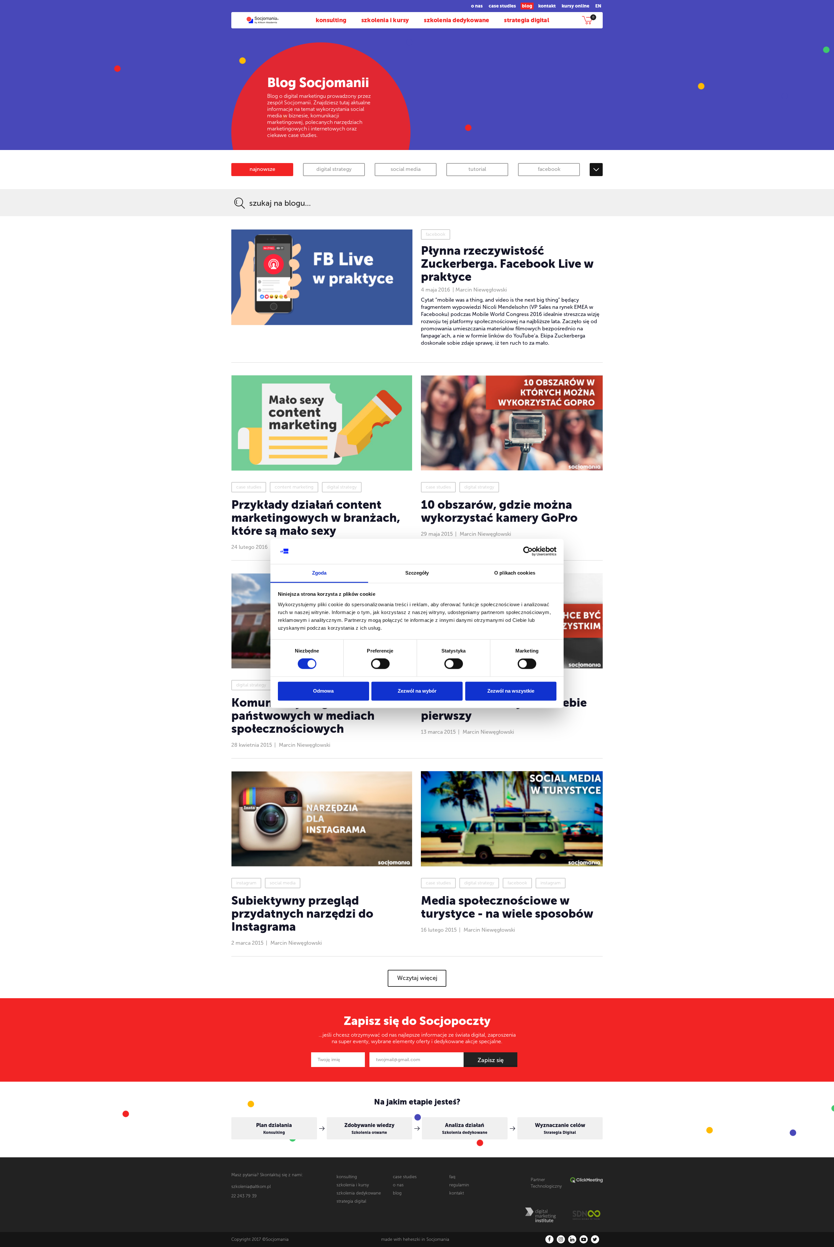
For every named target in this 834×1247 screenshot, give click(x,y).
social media (406, 169)
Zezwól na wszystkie (510, 691)
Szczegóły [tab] (417, 573)
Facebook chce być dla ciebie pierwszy (504, 709)
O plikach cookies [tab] (514, 573)
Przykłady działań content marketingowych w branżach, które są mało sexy (315, 518)
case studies (502, 6)
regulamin (459, 1184)
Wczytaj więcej (417, 978)
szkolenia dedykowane (456, 20)
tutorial (477, 169)
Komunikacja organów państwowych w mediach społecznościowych (303, 716)
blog (527, 6)
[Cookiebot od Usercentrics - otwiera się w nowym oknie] (527, 551)
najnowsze (262, 169)
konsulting (331, 20)
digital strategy (334, 169)
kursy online (575, 6)
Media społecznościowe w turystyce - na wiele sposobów (507, 907)
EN (598, 6)
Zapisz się (491, 1060)
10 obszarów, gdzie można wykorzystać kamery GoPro (499, 511)
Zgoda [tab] (319, 573)
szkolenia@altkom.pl (251, 1186)
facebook (549, 169)
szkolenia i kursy (385, 20)
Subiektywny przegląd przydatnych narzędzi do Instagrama (302, 914)
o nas (477, 6)
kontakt (547, 6)
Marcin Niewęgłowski (481, 290)
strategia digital (526, 20)
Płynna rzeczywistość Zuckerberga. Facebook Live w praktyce (507, 264)
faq (452, 1176)
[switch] (380, 664)
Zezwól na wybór (417, 691)
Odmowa (323, 691)
